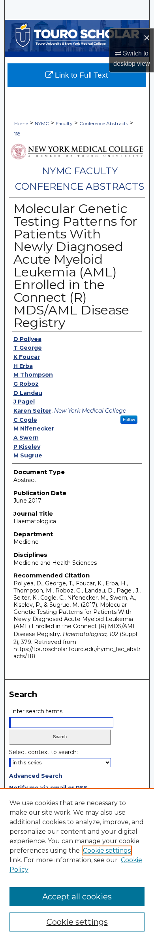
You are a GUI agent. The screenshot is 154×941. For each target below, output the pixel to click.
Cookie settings (107, 850)
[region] (77, 864)
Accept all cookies (77, 896)
